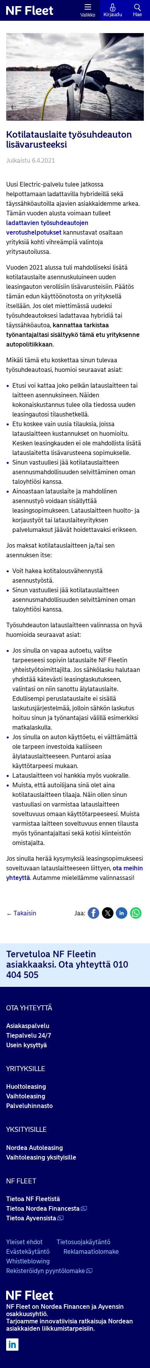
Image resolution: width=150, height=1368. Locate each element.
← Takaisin (21, 913)
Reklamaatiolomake (91, 1251)
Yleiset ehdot (24, 1242)
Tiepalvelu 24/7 (28, 1035)
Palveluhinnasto (29, 1106)
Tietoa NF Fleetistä (33, 1199)
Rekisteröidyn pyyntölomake (45, 1271)
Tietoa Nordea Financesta (43, 1208)
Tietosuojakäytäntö (83, 1242)
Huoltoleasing (26, 1086)
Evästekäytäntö (28, 1251)
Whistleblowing (28, 1261)
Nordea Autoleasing (34, 1147)
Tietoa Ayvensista (31, 1218)
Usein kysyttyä (26, 1045)
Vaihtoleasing (25, 1096)
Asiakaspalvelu (27, 1026)
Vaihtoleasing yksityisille (41, 1157)
